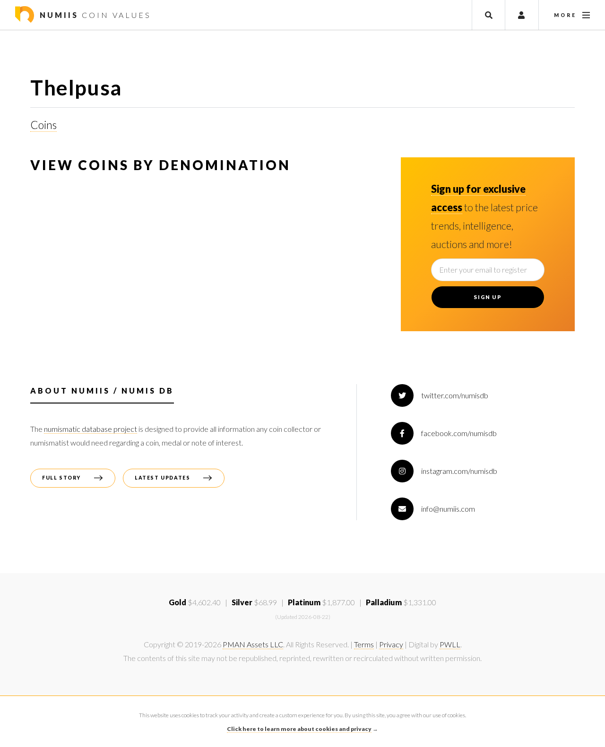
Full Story (61, 478)
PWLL (450, 644)
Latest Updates (162, 478)
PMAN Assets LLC (253, 644)
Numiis (93, 14)
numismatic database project (90, 428)
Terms (364, 644)
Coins (43, 124)
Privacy (391, 644)
